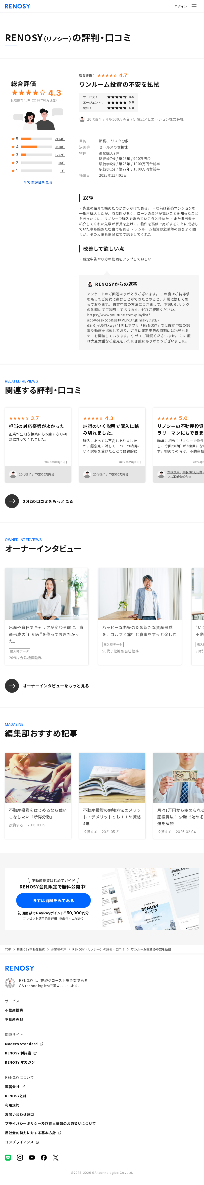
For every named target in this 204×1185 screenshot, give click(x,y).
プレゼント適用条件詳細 (40, 918)
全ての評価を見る (38, 182)
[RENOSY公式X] (56, 1158)
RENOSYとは (16, 1095)
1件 (62, 170)
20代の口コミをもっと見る (48, 501)
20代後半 (94, 119)
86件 (61, 162)
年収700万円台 (192, 472)
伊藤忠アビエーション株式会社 (158, 119)
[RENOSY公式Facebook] (44, 1158)
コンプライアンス (19, 1141)
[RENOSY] (102, 968)
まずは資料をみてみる (53, 900)
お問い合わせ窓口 (19, 1114)
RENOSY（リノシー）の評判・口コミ (98, 949)
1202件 (60, 155)
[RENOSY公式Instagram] (20, 1158)
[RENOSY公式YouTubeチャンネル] (32, 1158)
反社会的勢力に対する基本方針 (30, 1132)
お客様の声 (58, 949)
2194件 (60, 139)
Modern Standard (21, 1043)
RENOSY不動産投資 (31, 949)
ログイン (181, 6)
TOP (8, 949)
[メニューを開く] (194, 6)
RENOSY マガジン (20, 1062)
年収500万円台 (44, 474)
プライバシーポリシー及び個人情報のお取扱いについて (50, 1123)
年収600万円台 (117, 119)
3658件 (60, 147)
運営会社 (12, 1086)
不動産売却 (14, 1019)
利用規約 (12, 1105)
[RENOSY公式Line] (8, 1158)
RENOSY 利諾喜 (18, 1052)
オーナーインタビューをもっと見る (56, 686)
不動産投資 (14, 1010)
